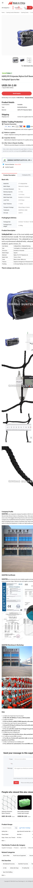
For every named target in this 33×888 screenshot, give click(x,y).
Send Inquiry (17, 93)
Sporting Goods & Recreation (12, 12)
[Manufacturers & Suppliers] (16, 3)
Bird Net (19, 834)
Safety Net (4, 831)
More (3, 875)
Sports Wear (6, 855)
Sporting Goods (24, 12)
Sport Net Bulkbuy (8, 872)
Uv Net (5, 868)
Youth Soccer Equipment (19, 855)
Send (16, 782)
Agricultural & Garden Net (23, 831)
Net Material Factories (9, 864)
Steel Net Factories (23, 864)
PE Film (19, 837)
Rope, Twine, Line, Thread (8, 837)
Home (3, 12)
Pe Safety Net (25, 868)
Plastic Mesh (5, 834)
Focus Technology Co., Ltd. (21, 881)
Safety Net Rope (14, 868)
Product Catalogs (25, 828)
